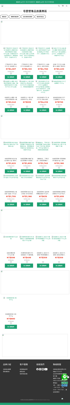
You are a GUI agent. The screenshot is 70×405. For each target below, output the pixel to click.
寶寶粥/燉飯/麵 (14, 16)
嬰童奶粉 (4, 16)
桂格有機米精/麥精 (27, 16)
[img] (65, 376)
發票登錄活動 (23, 374)
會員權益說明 (23, 369)
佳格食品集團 (7, 369)
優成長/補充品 (40, 16)
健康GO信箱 (56, 378)
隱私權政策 (6, 371)
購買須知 (22, 371)
